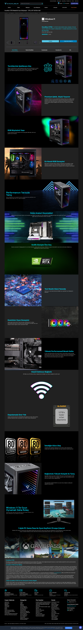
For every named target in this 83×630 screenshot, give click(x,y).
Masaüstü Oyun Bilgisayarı (19, 13)
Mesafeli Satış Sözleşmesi (69, 623)
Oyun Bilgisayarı (11, 13)
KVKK (45, 623)
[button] (7, 43)
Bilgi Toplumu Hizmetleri (60, 623)
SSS (70, 50)
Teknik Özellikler (30, 50)
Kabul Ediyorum (68, 627)
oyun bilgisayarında (57, 572)
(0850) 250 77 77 (72, 601)
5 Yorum (49, 34)
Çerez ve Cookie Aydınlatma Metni (49, 628)
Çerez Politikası (49, 623)
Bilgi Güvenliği (54, 623)
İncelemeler (44, 50)
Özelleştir (50, 41)
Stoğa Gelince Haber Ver (68, 41)
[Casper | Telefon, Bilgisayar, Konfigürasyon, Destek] (11, 4)
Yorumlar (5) (58, 50)
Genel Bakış (14, 50)
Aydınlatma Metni (75, 623)
